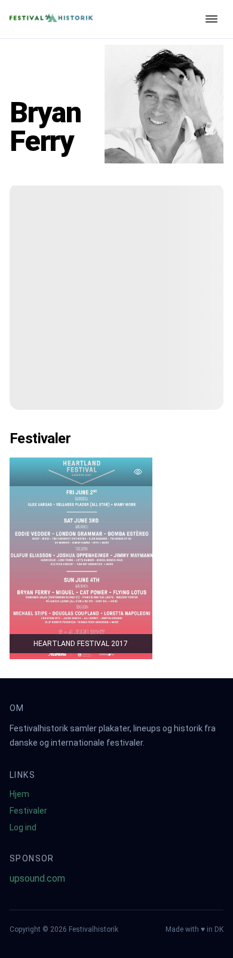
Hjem (19, 794)
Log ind (23, 827)
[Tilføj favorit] (138, 471)
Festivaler (28, 810)
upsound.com (37, 878)
